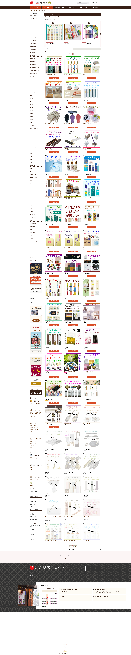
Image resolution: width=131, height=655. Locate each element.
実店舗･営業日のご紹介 (59, 7)
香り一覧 (36, 7)
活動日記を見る (36, 320)
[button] (45, 34)
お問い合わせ (95, 7)
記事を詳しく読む (36, 383)
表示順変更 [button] (76, 49)
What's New (71, 7)
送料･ (83, 7)
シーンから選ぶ (48, 7)
